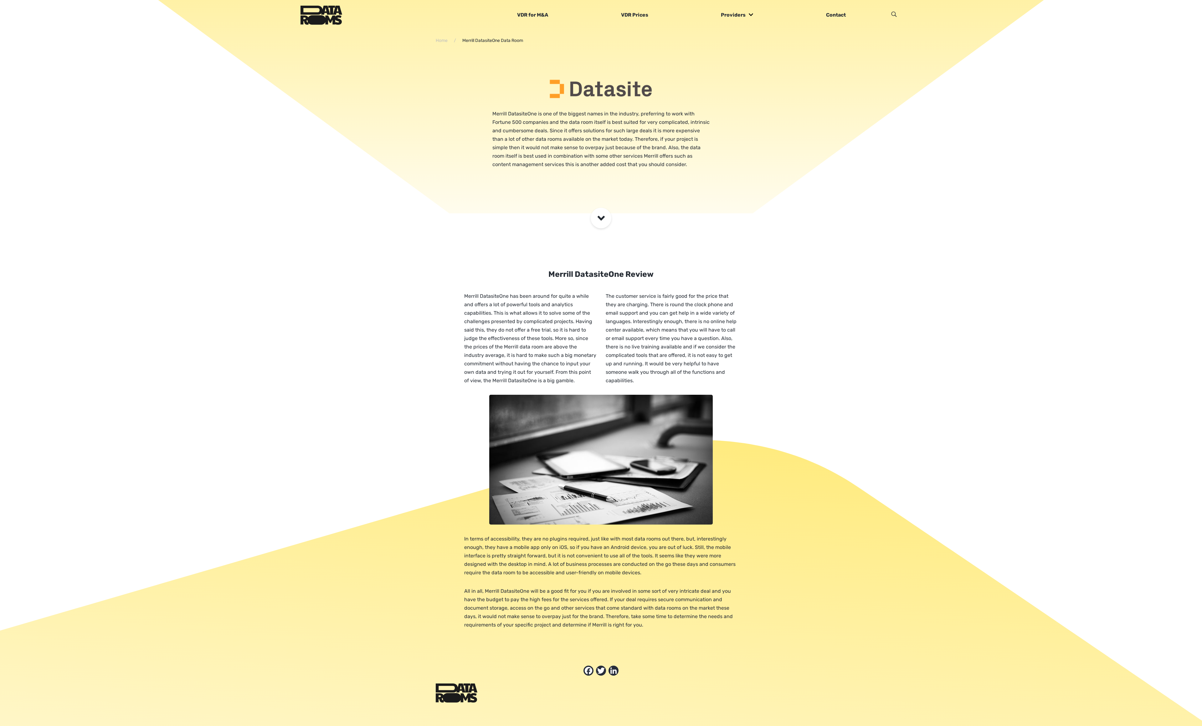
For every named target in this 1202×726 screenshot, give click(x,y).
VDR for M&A (532, 15)
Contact (836, 15)
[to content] (601, 218)
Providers (733, 15)
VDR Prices (634, 15)
